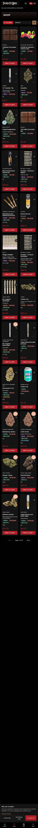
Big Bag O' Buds (25, 168)
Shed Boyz (24, 340)
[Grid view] (34, 23)
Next (28, 540)
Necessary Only (19, 818)
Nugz (4, 252)
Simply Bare (6, 297)
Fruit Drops (6, 473)
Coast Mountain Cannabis (8, 340)
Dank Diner (6, 512)
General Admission (9, 211)
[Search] (26, 3)
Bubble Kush (25, 384)
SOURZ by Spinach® (27, 45)
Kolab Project (7, 168)
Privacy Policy (6, 814)
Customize (7, 818)
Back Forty (6, 127)
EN (31, 3)
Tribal (5, 85)
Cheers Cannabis (8, 429)
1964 (22, 85)
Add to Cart (10, 63)
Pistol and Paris (26, 473)
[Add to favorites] (16, 33)
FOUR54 (23, 211)
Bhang (5, 45)
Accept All (31, 818)
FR (34, 3)
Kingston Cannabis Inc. (9, 385)
